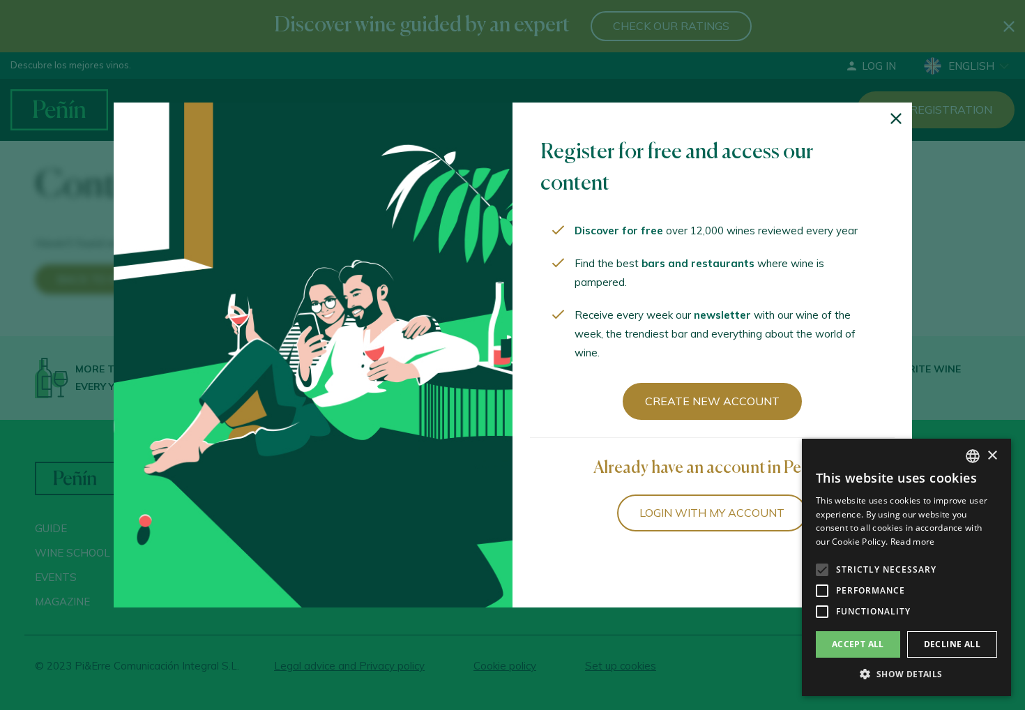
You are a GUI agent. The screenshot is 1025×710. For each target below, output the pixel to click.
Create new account (712, 401)
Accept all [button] (858, 644)
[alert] (906, 567)
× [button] (992, 456)
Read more (912, 541)
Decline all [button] (952, 644)
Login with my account (711, 513)
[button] (906, 674)
